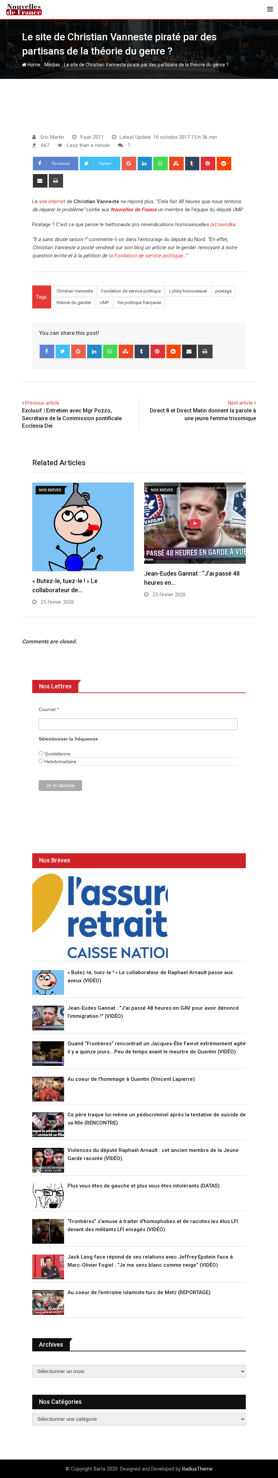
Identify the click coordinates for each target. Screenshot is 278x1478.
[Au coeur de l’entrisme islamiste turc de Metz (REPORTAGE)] (48, 1302)
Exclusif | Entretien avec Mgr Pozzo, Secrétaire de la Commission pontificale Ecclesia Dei (72, 418)
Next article (240, 403)
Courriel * (49, 709)
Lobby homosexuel (188, 291)
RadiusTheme (197, 1469)
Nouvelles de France (134, 210)
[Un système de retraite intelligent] (100, 916)
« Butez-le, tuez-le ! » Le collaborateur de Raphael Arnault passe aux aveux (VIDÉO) (150, 976)
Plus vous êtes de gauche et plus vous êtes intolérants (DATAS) (143, 1186)
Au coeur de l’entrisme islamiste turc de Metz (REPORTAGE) (139, 1292)
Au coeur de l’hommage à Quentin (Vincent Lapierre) (131, 1079)
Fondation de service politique (131, 291)
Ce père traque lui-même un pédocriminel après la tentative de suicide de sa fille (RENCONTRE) (156, 1119)
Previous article (42, 403)
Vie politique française (139, 302)
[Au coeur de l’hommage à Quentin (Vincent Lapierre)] (48, 1089)
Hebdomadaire (59, 761)
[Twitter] (63, 351)
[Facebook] (47, 351)
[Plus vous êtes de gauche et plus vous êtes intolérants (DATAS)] (48, 1195)
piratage (223, 291)
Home (33, 64)
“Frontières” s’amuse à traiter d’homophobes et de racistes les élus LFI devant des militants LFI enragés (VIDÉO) (152, 1225)
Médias (52, 64)
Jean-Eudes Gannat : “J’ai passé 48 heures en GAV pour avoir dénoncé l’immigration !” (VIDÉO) (153, 1012)
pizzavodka (223, 224)
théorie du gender (74, 302)
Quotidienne (57, 753)
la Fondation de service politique (145, 256)
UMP (104, 302)
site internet (52, 201)
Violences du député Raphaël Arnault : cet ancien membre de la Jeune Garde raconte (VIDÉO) (153, 1154)
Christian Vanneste (75, 291)
